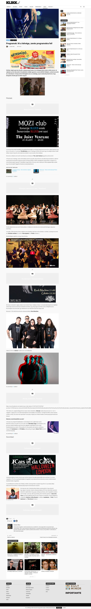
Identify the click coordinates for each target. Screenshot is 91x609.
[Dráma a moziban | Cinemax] (49, 564)
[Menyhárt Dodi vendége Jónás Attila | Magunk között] (63, 61)
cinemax (9, 542)
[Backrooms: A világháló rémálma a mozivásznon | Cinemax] (15, 547)
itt (13, 176)
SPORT (20, 6)
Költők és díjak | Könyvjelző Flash (73, 54)
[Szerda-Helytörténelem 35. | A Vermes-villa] (63, 50)
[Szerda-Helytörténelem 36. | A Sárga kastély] (63, 40)
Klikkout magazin (29, 589)
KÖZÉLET (9, 6)
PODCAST (50, 6)
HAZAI (25, 6)
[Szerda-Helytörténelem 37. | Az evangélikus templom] (63, 24)
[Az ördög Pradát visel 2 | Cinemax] (15, 564)
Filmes (43, 542)
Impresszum (28, 585)
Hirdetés (27, 595)
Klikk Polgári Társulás (30, 587)
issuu (47, 591)
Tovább (64, 607)
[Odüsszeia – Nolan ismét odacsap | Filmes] (36, 171)
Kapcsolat (28, 597)
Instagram (47, 589)
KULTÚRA (15, 6)
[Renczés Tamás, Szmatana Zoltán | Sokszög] (63, 45)
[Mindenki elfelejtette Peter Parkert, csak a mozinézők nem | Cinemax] (63, 71)
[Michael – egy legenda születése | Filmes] (49, 547)
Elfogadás (59, 607)
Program (10, 518)
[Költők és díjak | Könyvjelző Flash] (63, 56)
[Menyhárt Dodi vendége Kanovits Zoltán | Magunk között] (63, 29)
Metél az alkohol (11, 537)
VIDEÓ (44, 6)
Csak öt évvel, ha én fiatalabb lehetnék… (48, 537)
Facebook (47, 585)
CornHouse (28, 591)
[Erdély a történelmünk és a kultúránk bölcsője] (63, 14)
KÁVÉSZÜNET (38, 6)
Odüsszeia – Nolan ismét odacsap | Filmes (48, 169)
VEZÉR (12, 40)
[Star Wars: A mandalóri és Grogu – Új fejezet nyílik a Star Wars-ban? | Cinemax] (32, 547)
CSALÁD (31, 6)
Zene (14, 518)
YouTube (47, 587)
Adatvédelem (28, 593)
